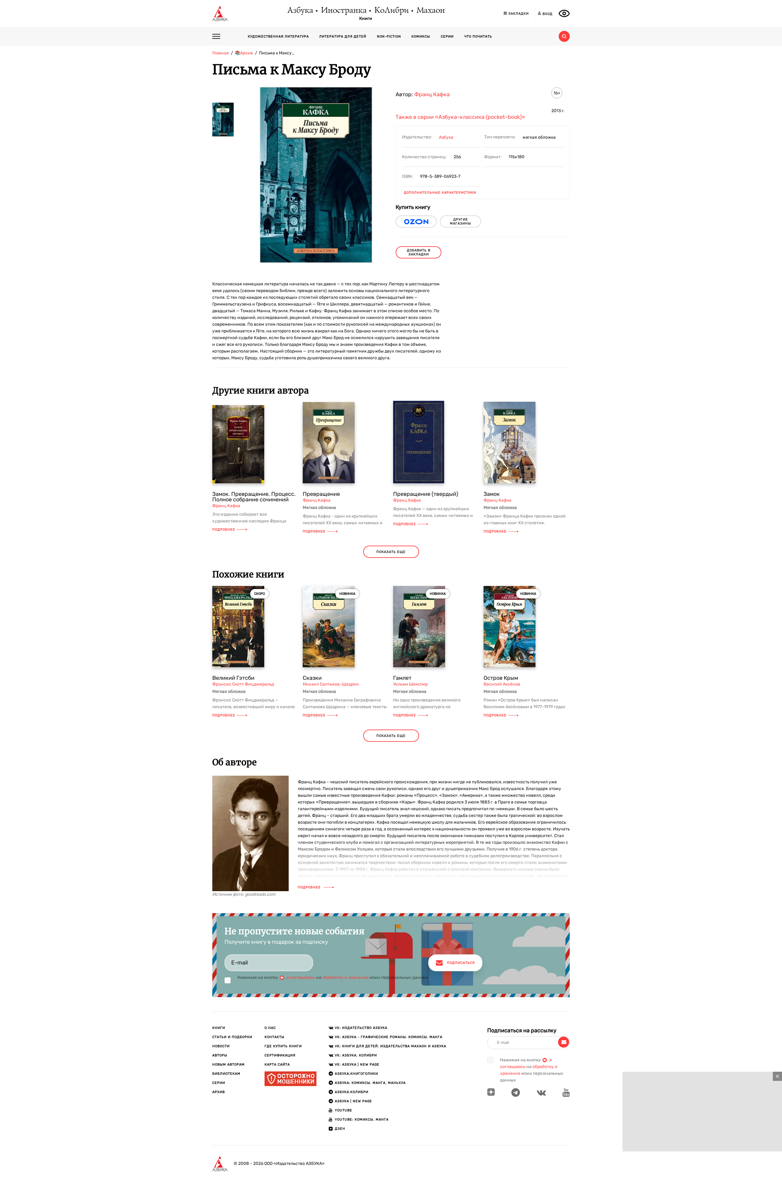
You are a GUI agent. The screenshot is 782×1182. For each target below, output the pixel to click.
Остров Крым (501, 678)
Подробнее (223, 530)
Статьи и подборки (232, 1037)
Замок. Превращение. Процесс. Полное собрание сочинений (254, 496)
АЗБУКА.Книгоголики (356, 1074)
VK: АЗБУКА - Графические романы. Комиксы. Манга (388, 1037)
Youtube (343, 1110)
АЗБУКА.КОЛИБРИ (351, 1092)
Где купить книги (283, 1046)
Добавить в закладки (418, 252)
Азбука (300, 10)
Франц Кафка (432, 94)
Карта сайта (277, 1065)
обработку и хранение (345, 977)
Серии (447, 36)
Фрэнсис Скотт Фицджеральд (243, 684)
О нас (270, 1028)
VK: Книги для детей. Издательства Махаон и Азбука (390, 1046)
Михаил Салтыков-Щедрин (331, 684)
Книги (365, 18)
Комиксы (420, 36)
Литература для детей (342, 36)
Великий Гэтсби (233, 678)
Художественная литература (278, 36)
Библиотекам (226, 1074)
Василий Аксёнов (502, 684)
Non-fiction (389, 36)
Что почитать (478, 36)
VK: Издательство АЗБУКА (361, 1028)
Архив (218, 1092)
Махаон (430, 10)
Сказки (312, 678)
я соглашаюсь (301, 977)
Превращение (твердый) (425, 494)
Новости (221, 1046)
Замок (492, 494)
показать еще (391, 552)
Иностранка (343, 10)
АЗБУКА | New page (353, 1101)
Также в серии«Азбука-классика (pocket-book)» (460, 117)
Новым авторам (228, 1065)
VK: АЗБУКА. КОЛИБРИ (356, 1055)
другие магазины (460, 221)
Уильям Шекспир (410, 684)
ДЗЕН (340, 1129)
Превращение (321, 494)
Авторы (219, 1055)
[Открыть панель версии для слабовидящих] (564, 13)
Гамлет (402, 678)
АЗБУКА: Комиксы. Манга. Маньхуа (370, 1083)
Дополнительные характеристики (440, 193)
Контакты (274, 1037)
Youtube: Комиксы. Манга (362, 1120)
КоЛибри (391, 10)
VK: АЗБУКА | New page (357, 1065)
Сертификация (280, 1055)
